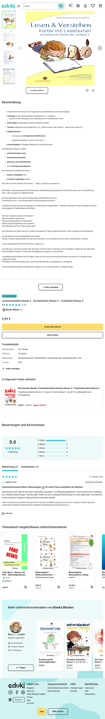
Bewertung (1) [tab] (10, 466)
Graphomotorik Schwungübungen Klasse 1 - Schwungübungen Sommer (47, 660)
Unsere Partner (54, 691)
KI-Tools (30, 703)
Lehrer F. (72, 577)
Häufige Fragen (76, 688)
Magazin (30, 688)
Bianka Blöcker (13, 309)
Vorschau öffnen (37, 90)
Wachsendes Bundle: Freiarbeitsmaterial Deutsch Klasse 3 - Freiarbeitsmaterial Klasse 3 (59, 388)
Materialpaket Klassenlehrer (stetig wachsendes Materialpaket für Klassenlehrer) (81, 573)
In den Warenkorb (52, 327)
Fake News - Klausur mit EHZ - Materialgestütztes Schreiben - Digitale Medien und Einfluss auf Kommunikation (13, 573)
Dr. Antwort (6, 581)
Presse (30, 697)
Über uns (30, 691)
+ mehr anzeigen (50, 287)
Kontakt (73, 691)
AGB (86, 691)
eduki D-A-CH (11, 482)
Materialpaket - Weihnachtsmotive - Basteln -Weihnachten (45, 573)
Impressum (89, 688)
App (28, 700)
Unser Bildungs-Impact (36, 694)
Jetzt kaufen (52, 335)
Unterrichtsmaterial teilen (58, 688)
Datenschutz (90, 694)
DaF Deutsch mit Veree (44, 577)
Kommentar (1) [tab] (30, 466)
